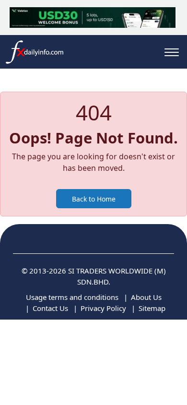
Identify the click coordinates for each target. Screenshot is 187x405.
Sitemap (152, 308)
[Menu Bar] (171, 52)
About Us (146, 297)
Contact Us (50, 308)
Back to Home (94, 198)
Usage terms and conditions (72, 297)
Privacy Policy (103, 308)
